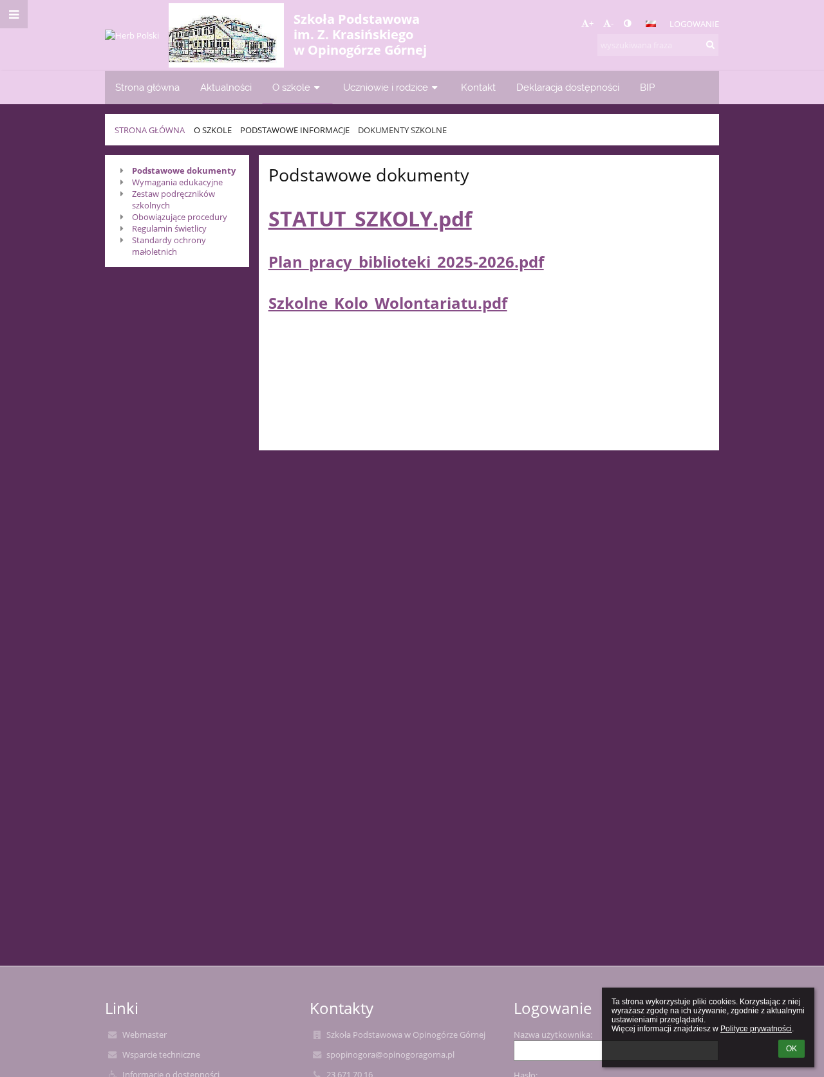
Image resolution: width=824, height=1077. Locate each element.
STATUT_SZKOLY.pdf (370, 218)
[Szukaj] (710, 44)
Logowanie (694, 24)
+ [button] (591, 23)
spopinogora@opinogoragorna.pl (390, 1054)
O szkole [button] (291, 87)
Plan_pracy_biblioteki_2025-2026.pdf (406, 261)
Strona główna (150, 130)
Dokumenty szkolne (402, 130)
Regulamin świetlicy (169, 228)
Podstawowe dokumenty (184, 170)
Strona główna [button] (147, 87)
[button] (627, 23)
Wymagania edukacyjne (177, 182)
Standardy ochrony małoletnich (169, 245)
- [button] (612, 23)
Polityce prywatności (756, 1028)
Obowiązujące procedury (179, 217)
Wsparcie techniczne (161, 1054)
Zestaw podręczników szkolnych (173, 199)
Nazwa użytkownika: (553, 1034)
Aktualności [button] (226, 87)
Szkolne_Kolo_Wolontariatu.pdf (387, 302)
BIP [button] (647, 87)
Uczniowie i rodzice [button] (385, 87)
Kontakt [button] (478, 87)
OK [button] (791, 1048)
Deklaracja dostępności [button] (567, 87)
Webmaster (144, 1034)
